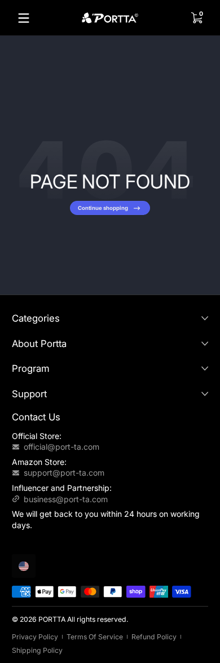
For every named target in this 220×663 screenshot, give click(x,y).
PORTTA (51, 619)
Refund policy (154, 637)
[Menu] (24, 18)
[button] (196, 18)
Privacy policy (35, 637)
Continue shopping (103, 208)
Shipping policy (37, 650)
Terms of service (95, 637)
